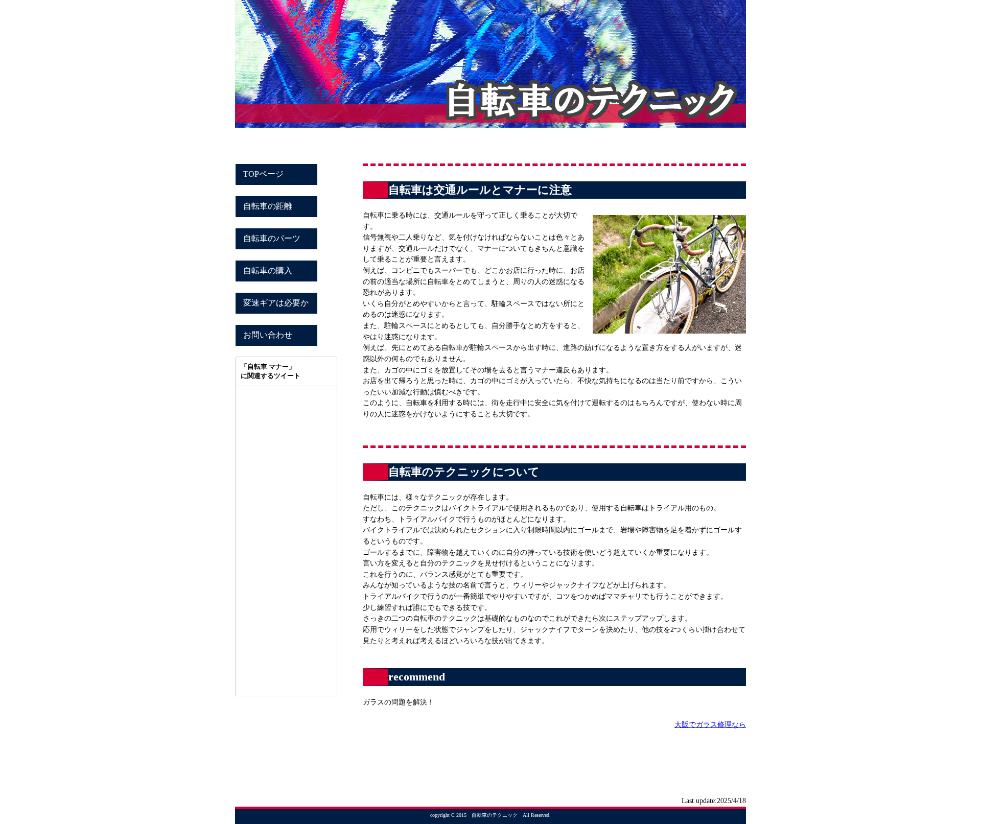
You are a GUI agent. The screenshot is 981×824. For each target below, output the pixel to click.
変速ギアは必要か (276, 302)
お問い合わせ (267, 335)
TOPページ (263, 174)
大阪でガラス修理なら (710, 724)
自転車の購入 (267, 270)
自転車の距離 (267, 206)
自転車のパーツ (271, 238)
